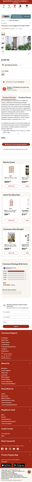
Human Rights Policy (18, 476)
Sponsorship (4, 396)
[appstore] (6, 465)
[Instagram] (10, 449)
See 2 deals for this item (11, 65)
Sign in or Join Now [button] (12, 90)
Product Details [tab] (9, 97)
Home (2, 20)
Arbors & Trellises (14, 20)
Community (4, 375)
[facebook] (2, 449)
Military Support (5, 377)
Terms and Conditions (6, 471)
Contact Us (4, 349)
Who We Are (4, 368)
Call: (2, 353)
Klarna (3, 436)
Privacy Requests (5, 478)
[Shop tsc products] (16, 16)
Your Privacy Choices (13, 469)
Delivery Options (5, 342)
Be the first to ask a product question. (16, 144)
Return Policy (4, 340)
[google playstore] (19, 465)
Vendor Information (6, 402)
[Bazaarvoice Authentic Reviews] (10, 268)
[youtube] (14, 449)
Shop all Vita (4, 23)
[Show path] (7, 20)
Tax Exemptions (5, 344)
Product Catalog (5, 379)
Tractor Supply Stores (7, 381)
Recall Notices (5, 351)
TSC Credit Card (5, 433)
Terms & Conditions (6, 423)
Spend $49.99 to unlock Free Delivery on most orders (16, 1)
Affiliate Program (5, 398)
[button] (19, 3)
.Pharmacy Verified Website (8, 383)
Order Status (4, 338)
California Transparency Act (18, 471)
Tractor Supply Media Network (9, 404)
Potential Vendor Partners (8, 400)
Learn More (15, 2)
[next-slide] (3, 53)
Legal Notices (4, 472)
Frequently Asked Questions (8, 346)
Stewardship (4, 372)
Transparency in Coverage (7, 476)
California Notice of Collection (20, 477)
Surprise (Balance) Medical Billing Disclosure (11, 474)
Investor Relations (6, 370)
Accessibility (11, 472)
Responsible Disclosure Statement (9, 473)
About (2, 414)
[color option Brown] (2, 74)
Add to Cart (11, 186)
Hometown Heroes (6, 419)
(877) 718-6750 (8, 354)
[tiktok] (18, 449)
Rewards (3, 417)
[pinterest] (6, 449)
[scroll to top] (29, 471)
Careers (3, 393)
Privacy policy (4, 469)
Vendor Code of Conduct (7, 477)
